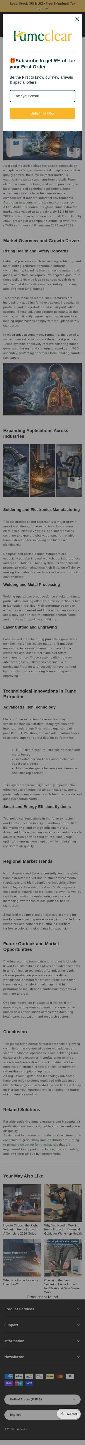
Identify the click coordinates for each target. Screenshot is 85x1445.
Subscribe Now (42, 113)
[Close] (77, 19)
